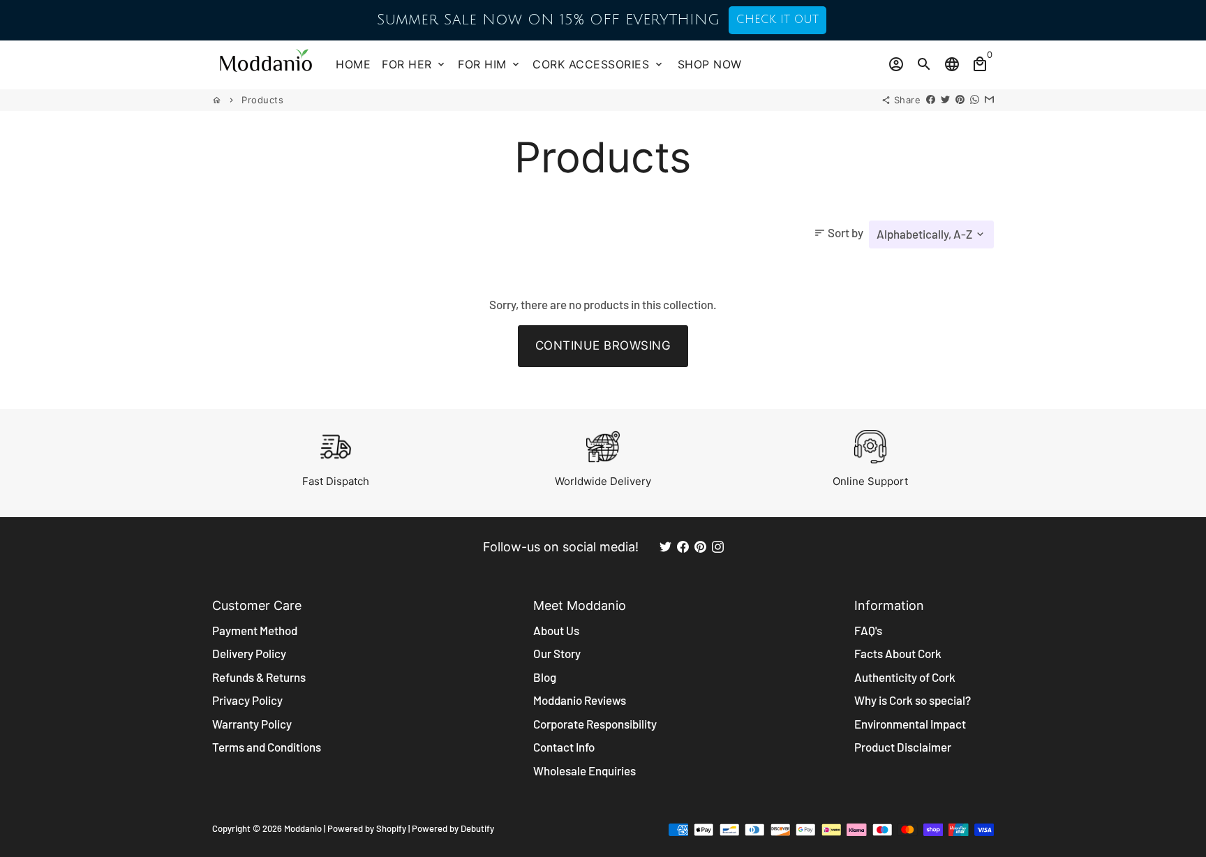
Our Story (557, 653)
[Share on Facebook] (930, 99)
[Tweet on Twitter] (945, 99)
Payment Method (254, 630)
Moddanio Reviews (579, 700)
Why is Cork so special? (912, 700)
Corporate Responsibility (595, 724)
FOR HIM (489, 64)
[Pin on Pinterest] (960, 99)
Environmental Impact (910, 724)
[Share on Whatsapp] (974, 99)
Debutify (477, 828)
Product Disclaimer (902, 747)
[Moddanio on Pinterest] (700, 546)
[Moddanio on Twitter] (665, 546)
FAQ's (868, 630)
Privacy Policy (247, 700)
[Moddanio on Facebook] (683, 546)
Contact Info (564, 747)
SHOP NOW (710, 64)
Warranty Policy (252, 724)
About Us (556, 630)
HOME (353, 64)
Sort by (838, 232)
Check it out (777, 19)
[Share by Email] (989, 99)
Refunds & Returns (259, 677)
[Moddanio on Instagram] (718, 546)
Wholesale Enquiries (584, 770)
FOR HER (414, 64)
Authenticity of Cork (904, 677)
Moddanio (303, 828)
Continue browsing (603, 345)
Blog (544, 677)
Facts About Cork (897, 653)
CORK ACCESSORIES (598, 64)
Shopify (391, 828)
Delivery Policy (249, 653)
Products (262, 99)
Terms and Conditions (266, 747)
